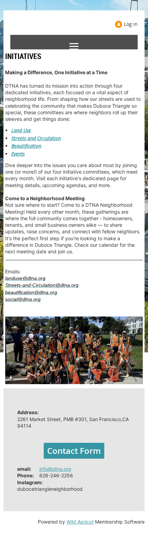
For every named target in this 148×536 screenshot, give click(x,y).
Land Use (21, 130)
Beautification (26, 146)
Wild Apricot (80, 522)
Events (18, 153)
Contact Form (74, 450)
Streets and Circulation (36, 138)
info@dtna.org (55, 469)
